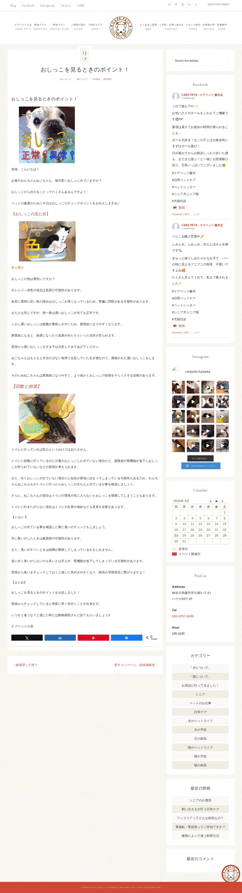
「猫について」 (82, 79)
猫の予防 (200, 756)
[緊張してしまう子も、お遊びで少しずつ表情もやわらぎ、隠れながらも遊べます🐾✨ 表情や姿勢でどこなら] (178, 445)
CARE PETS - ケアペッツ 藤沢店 (202, 95)
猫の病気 (107, 79)
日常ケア (200, 712)
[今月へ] (217, 501)
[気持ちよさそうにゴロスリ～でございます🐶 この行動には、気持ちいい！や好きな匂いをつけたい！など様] (222, 445)
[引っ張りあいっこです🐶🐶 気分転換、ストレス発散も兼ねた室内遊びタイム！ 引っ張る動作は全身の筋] (178, 431)
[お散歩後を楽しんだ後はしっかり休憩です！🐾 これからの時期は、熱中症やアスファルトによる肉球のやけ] (207, 431)
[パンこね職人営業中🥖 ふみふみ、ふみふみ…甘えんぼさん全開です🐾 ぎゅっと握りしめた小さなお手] (193, 387)
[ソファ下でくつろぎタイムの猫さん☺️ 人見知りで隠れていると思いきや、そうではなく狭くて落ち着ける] (193, 431)
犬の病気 (96, 79)
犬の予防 (200, 729)
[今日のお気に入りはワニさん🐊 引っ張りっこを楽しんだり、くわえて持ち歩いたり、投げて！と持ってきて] (178, 416)
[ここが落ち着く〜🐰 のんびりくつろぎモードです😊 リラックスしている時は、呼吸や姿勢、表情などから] (207, 387)
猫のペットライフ (200, 747)
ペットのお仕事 (200, 703)
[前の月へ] (208, 501)
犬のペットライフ (200, 721)
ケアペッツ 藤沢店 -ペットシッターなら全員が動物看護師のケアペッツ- (121, 27)
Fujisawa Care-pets (118, 887)
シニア (200, 694)
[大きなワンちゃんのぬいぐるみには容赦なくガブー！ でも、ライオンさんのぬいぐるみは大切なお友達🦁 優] (222, 416)
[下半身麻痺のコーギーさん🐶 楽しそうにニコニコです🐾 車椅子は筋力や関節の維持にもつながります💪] (193, 445)
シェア (196, 214)
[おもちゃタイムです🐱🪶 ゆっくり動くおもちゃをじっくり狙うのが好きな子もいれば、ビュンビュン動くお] (207, 416)
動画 (182, 207)
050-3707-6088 (183, 616)
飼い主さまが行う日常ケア (200, 809)
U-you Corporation (148, 887)
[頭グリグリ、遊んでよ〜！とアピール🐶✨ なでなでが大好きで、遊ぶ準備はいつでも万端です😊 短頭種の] (193, 401)
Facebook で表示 (180, 214)
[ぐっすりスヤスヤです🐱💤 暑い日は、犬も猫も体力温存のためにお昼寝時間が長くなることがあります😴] (222, 387)
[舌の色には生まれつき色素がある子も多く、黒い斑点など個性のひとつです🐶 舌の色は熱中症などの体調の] (178, 401)
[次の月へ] (225, 501)
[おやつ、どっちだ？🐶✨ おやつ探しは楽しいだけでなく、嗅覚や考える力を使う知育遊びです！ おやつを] (222, 401)
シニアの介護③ (200, 800)
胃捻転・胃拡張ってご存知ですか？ (200, 827)
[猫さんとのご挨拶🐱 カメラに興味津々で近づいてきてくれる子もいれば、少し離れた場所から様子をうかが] (207, 445)
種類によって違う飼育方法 (200, 835)
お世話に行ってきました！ (200, 685)
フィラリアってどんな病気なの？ (200, 818)
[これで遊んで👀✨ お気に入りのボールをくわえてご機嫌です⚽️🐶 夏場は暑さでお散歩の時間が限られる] (178, 387)
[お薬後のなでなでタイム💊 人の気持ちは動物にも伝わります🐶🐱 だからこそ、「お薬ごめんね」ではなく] (193, 416)
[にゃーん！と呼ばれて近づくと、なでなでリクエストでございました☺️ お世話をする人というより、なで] (207, 401)
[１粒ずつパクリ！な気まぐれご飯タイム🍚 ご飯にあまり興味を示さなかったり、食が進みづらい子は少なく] (222, 431)
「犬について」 (65, 79)
